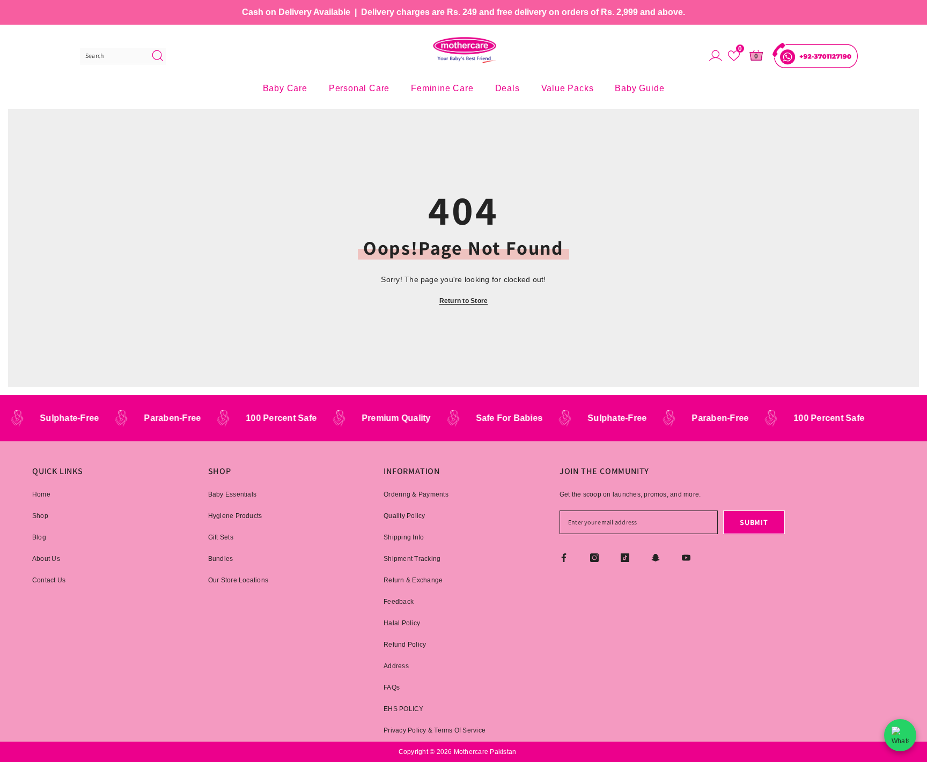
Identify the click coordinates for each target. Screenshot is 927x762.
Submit (754, 522)
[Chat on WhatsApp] (900, 735)
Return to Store (463, 301)
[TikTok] (625, 557)
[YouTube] (686, 557)
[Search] (123, 56)
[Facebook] (564, 557)
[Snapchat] (655, 557)
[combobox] (113, 56)
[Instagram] (594, 557)
